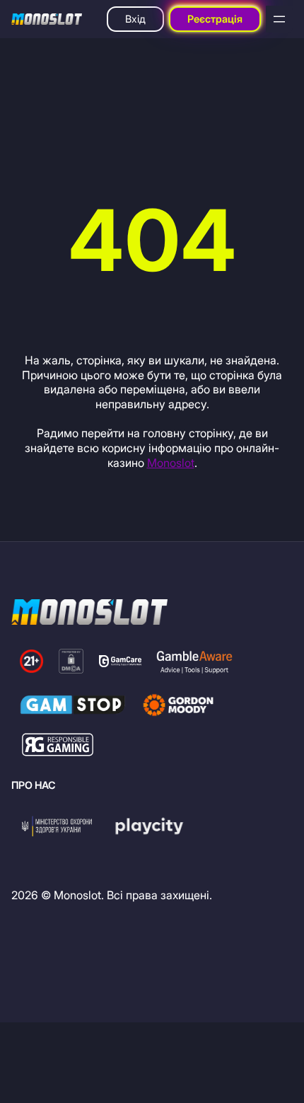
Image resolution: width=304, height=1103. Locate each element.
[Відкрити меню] (279, 19)
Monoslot (170, 463)
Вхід (135, 19)
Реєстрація (214, 19)
